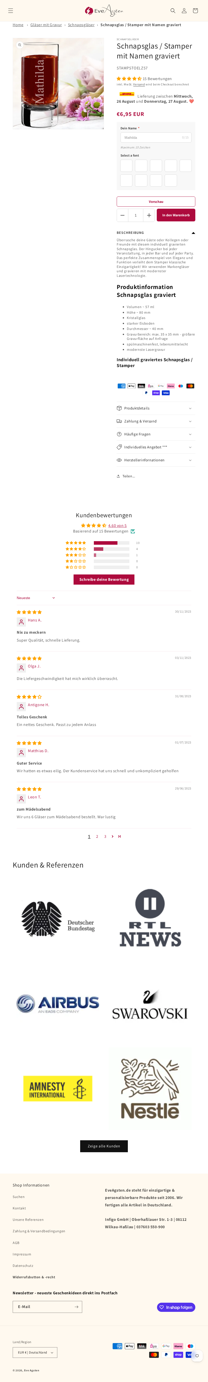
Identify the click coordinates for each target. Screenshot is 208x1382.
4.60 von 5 (117, 525)
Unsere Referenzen (28, 1219)
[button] (10, 10)
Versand (139, 84)
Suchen (19, 1196)
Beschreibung (130, 232)
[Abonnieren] (76, 1307)
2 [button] (97, 836)
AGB (16, 1242)
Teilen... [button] (129, 476)
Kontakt (19, 1208)
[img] (29, 612)
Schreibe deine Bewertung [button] (104, 579)
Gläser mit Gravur (46, 24)
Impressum (22, 1254)
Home (18, 24)
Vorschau (156, 201)
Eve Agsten (31, 1370)
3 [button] (105, 836)
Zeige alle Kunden (104, 1146)
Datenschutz (23, 1265)
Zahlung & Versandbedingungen (39, 1231)
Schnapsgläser (81, 24)
